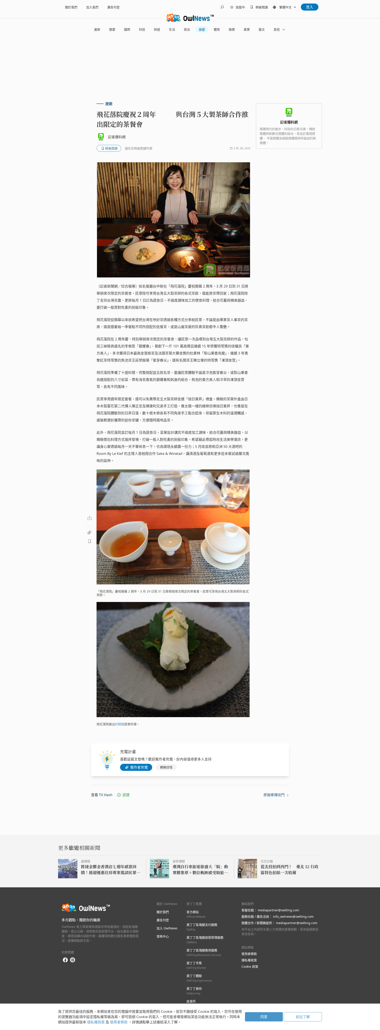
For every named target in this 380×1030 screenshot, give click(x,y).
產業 (247, 29)
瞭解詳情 (166, 767)
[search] (222, 7)
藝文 (262, 29)
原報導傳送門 (274, 795)
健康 (112, 29)
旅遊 (202, 29)
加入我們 (92, 7)
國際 (127, 29)
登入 (309, 7)
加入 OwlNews (167, 928)
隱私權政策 (249, 960)
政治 (187, 29)
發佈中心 (163, 936)
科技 (142, 29)
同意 (263, 1016)
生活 (172, 29)
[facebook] (65, 960)
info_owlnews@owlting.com (293, 916)
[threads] (72, 960)
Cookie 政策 (249, 966)
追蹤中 (240, 7)
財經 (157, 29)
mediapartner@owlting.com (278, 910)
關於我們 (71, 7)
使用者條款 (249, 954)
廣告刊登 (113, 7)
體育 (217, 29)
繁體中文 (285, 7)
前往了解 (303, 1016)
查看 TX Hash (101, 794)
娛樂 (232, 29)
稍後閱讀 (262, 7)
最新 (97, 29)
